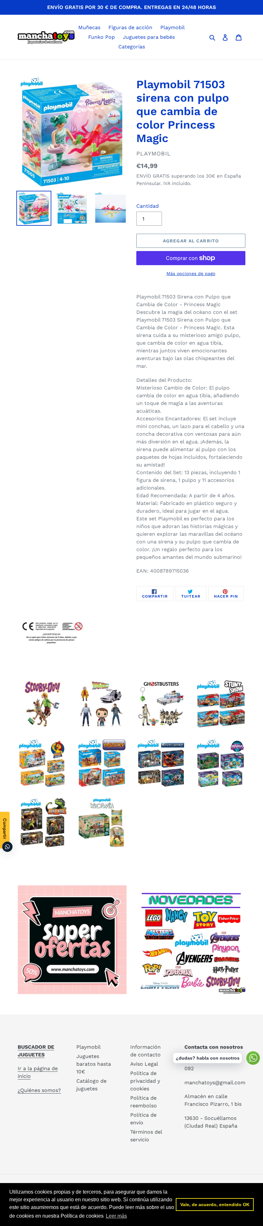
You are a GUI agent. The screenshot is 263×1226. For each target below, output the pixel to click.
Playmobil (88, 1047)
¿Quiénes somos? (39, 1090)
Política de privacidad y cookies (145, 1081)
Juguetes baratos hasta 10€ (93, 1064)
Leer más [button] (116, 1216)
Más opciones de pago (190, 273)
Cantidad (147, 206)
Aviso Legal (144, 1064)
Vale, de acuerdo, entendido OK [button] (215, 1204)
